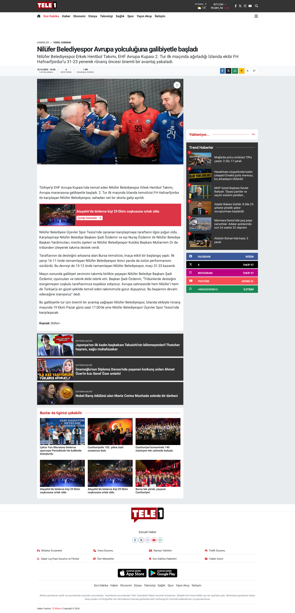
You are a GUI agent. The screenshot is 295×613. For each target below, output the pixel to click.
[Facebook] (135, 540)
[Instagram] (147, 540)
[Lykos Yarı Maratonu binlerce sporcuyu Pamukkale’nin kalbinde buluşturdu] (62, 431)
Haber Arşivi (216, 558)
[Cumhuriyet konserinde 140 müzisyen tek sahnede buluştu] (158, 431)
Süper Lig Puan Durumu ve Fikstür (60, 558)
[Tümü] (253, 134)
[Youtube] (154, 540)
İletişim (160, 16)
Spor (130, 16)
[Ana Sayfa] (39, 16)
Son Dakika (51, 16)
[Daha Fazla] (241, 71)
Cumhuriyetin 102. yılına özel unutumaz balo (105, 449)
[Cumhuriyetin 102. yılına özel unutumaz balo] (110, 431)
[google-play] (163, 573)
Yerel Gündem (62, 42)
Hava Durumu (105, 550)
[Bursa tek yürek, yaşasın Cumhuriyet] (158, 473)
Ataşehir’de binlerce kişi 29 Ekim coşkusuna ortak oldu (60, 490)
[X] (141, 540)
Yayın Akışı (144, 16)
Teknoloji (106, 16)
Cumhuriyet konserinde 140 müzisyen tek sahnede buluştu (154, 449)
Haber (66, 16)
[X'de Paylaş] (228, 71)
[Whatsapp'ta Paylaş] (235, 71)
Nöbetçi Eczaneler (51, 550)
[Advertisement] (222, 103)
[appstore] (132, 573)
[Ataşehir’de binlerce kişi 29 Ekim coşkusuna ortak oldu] (62, 473)
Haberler (43, 42)
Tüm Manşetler (105, 558)
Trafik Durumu (217, 550)
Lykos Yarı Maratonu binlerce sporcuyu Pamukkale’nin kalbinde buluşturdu (61, 450)
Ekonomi (79, 16)
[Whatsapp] (160, 540)
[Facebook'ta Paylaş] (222, 71)
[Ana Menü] (256, 16)
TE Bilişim (56, 608)
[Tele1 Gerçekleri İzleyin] (47, 6)
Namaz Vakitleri (163, 550)
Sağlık (120, 16)
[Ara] (256, 6)
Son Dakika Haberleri (165, 558)
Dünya (92, 16)
